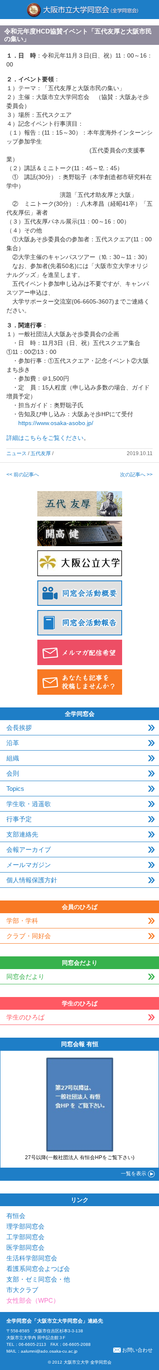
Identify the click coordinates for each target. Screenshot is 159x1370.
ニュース (16, 453)
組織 (12, 758)
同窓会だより (25, 976)
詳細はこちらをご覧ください (45, 437)
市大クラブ (22, 1289)
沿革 (12, 742)
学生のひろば (25, 1017)
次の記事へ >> (136, 475)
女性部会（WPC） (32, 1300)
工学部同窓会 (25, 1236)
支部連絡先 (22, 834)
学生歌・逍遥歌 (28, 803)
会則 (12, 773)
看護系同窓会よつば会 (38, 1268)
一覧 (133, 1174)
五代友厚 (41, 453)
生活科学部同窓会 (31, 1258)
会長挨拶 (19, 727)
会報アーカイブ (28, 849)
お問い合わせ (137, 1350)
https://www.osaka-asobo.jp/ (55, 423)
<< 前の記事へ (22, 475)
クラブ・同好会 (28, 935)
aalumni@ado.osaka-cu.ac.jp (49, 1351)
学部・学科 (22, 920)
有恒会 (15, 1215)
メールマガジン (28, 864)
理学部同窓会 (25, 1226)
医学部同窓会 (25, 1247)
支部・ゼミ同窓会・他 (38, 1279)
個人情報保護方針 (31, 880)
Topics (15, 788)
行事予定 (19, 819)
